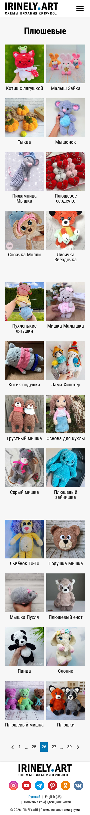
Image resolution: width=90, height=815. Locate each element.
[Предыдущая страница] (12, 747)
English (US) (53, 797)
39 (69, 746)
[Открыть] (80, 9)
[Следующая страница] (77, 747)
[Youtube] (26, 785)
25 (34, 746)
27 (54, 746)
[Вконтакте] (78, 785)
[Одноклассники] (65, 785)
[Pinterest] (52, 785)
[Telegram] (39, 785)
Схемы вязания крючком (31, 13)
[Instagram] (13, 785)
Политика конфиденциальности (47, 802)
